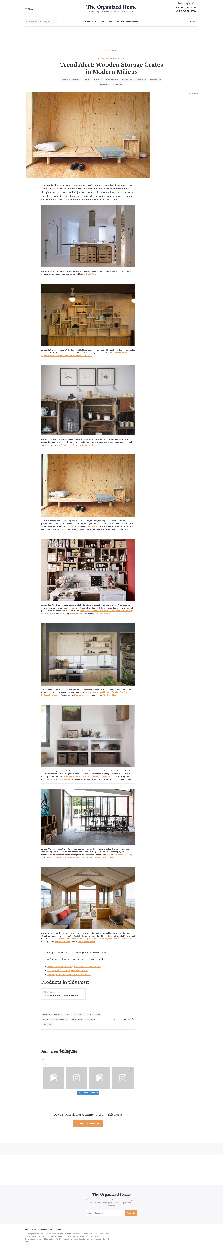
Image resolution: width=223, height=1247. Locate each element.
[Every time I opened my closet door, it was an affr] (53, 1077)
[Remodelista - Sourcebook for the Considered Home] (186, 7)
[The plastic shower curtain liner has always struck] (76, 1077)
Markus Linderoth (82, 695)
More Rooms (132, 22)
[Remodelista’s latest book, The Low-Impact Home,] (123, 1077)
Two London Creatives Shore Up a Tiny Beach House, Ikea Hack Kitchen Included (96, 939)
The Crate (92, 526)
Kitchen (89, 22)
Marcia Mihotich (62, 942)
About (27, 1230)
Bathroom (100, 22)
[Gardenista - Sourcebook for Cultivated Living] (186, 11)
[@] (49, 1061)
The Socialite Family (123, 855)
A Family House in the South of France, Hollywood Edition (90, 777)
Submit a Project (48, 1230)
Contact (35, 1230)
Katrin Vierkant (77, 614)
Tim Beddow (50, 779)
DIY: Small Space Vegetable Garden (67, 970)
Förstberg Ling (109, 695)
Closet (110, 22)
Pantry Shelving (155, 79)
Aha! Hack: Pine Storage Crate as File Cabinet (74, 966)
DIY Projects (97, 79)
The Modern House (86, 942)
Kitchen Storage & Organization (134, 79)
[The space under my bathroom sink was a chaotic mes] (100, 1077)
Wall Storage (118, 84)
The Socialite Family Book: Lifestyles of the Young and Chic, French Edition (80, 857)
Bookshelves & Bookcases (71, 79)
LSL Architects (103, 614)
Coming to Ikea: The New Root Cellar (69, 974)
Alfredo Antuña (91, 274)
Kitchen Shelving (112, 79)
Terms (59, 1230)
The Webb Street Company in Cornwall (74, 445)
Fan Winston (106, 58)
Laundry (120, 22)
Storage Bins (104, 84)
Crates (86, 79)
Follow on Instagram (90, 1092)
